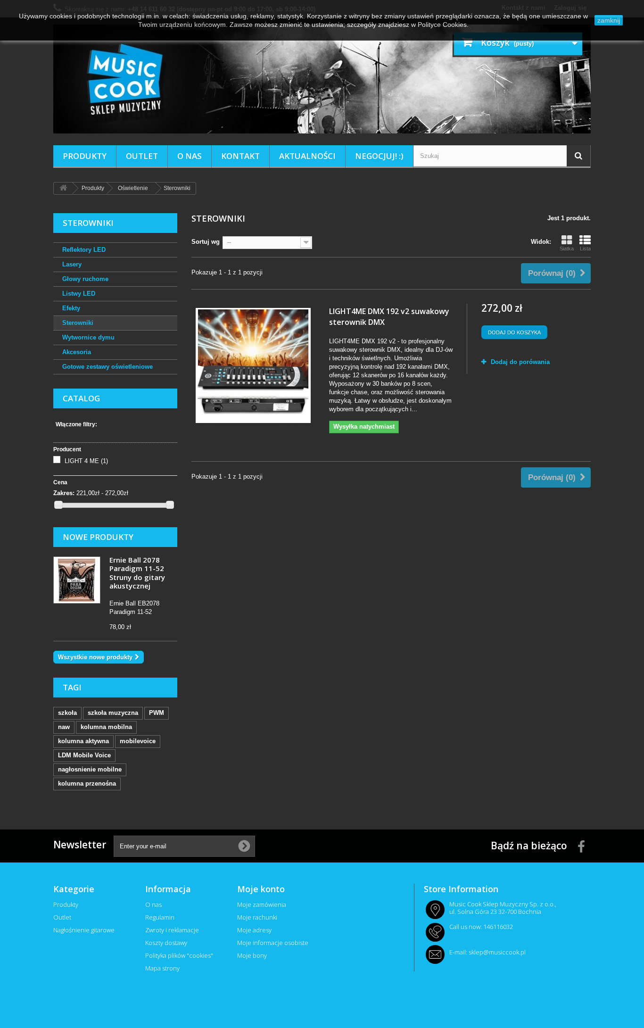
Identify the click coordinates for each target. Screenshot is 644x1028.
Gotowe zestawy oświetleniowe (107, 366)
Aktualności (307, 155)
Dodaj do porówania (520, 361)
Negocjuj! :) (379, 155)
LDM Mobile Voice (84, 755)
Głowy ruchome (85, 278)
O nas (189, 155)
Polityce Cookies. (443, 24)
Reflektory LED (84, 249)
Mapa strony (162, 968)
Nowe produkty (98, 536)
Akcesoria (76, 352)
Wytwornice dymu (88, 337)
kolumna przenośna (87, 783)
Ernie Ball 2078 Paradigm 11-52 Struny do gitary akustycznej (137, 572)
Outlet (142, 155)
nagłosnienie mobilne (90, 769)
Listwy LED (78, 293)
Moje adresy (254, 930)
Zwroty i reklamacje (172, 930)
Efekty (71, 308)
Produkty (85, 155)
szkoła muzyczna (113, 712)
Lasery (72, 264)
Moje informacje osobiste (272, 942)
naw (64, 726)
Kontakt (240, 155)
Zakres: (63, 493)
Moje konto (261, 889)
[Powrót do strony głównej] (63, 188)
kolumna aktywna (83, 741)
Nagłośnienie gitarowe (84, 930)
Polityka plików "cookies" (179, 955)
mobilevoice (138, 741)
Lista (585, 248)
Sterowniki (77, 322)
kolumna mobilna (106, 726)
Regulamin (159, 917)
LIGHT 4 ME (86, 460)
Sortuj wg (205, 241)
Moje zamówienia (261, 904)
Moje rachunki (257, 917)
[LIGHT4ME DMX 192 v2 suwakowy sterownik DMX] (253, 365)
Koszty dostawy (166, 942)
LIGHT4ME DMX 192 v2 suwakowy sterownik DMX (389, 316)
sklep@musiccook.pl (497, 952)
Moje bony (252, 955)
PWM (156, 712)
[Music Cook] (322, 79)
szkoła (67, 712)
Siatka (567, 248)
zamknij (608, 20)
